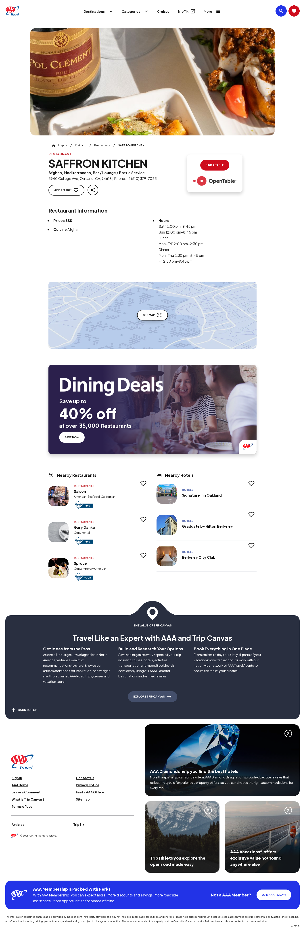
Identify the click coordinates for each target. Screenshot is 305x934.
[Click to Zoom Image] (152, 81)
